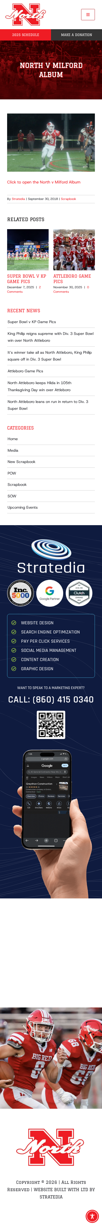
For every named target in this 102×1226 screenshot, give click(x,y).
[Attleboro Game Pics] (74, 231)
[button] (10, 261)
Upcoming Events (23, 507)
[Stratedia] (51, 541)
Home (13, 438)
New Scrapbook (21, 461)
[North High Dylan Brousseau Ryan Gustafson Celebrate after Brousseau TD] (51, 1053)
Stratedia (18, 199)
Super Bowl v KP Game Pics (32, 321)
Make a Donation (76, 35)
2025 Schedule (25, 35)
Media (13, 450)
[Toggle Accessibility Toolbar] (92, 1216)
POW (12, 473)
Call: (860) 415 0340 (51, 700)
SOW (12, 496)
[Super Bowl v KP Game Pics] (28, 231)
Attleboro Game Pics (25, 371)
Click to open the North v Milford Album (43, 182)
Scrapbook (68, 199)
